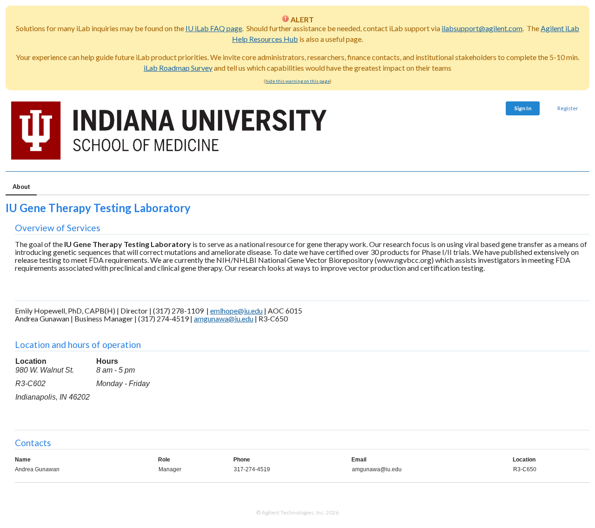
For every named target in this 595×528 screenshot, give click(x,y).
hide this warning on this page (297, 81)
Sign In (522, 108)
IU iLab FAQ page (213, 28)
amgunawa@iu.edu (223, 318)
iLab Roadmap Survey (178, 67)
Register (567, 108)
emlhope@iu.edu (236, 310)
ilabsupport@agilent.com (482, 28)
